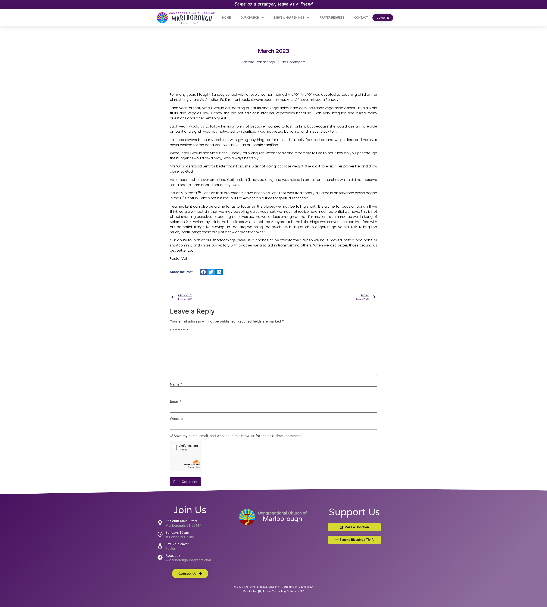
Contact (361, 17)
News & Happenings (289, 17)
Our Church (250, 17)
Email (175, 401)
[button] (203, 272)
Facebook (172, 556)
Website (176, 418)
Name (176, 384)
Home (226, 17)
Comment (179, 330)
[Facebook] (160, 557)
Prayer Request (331, 17)
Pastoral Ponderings (258, 62)
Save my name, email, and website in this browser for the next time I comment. (238, 435)
